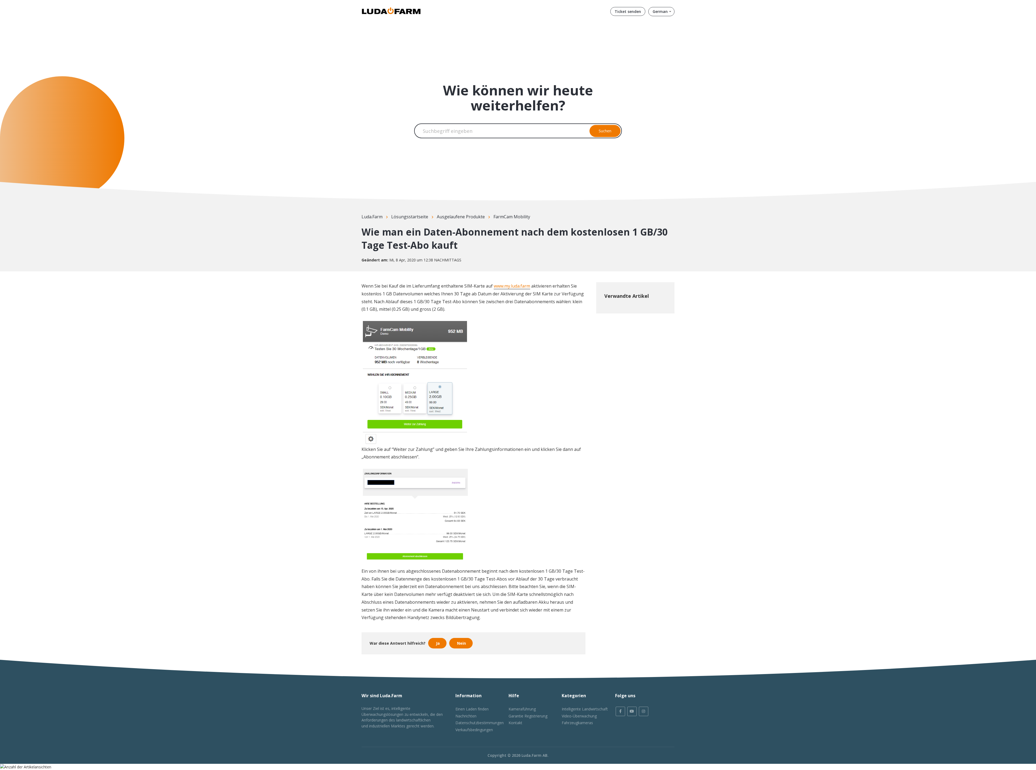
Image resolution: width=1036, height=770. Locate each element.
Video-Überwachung (579, 716)
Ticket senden (628, 11)
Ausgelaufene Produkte (461, 217)
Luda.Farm (372, 217)
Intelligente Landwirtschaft (585, 709)
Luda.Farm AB (534, 755)
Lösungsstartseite (409, 217)
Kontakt (515, 722)
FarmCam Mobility (511, 217)
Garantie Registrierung (528, 716)
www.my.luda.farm (512, 286)
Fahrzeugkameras (577, 722)
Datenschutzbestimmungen (479, 722)
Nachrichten (465, 716)
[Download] (508, 323)
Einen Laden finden (472, 709)
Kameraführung (522, 709)
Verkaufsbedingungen (474, 729)
